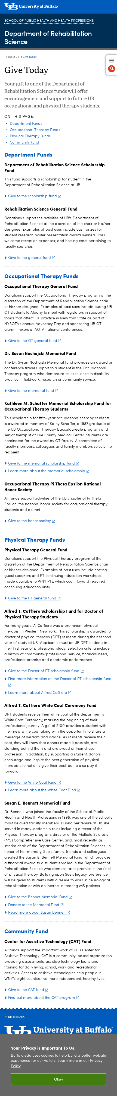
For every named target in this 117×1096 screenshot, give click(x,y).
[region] (58, 1065)
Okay (58, 1079)
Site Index (16, 1016)
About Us (13, 57)
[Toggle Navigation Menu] (111, 65)
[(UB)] (58, 8)
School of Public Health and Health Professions (49, 21)
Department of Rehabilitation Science (48, 37)
